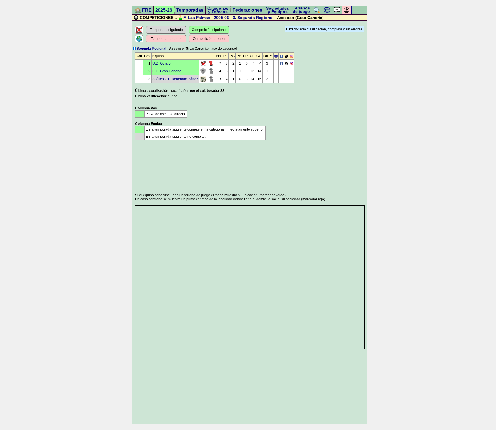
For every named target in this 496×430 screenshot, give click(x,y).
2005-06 (221, 17)
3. (234, 17)
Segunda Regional (255, 17)
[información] (134, 48)
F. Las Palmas (196, 17)
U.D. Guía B (161, 63)
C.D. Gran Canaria (166, 71)
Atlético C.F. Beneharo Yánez (175, 79)
